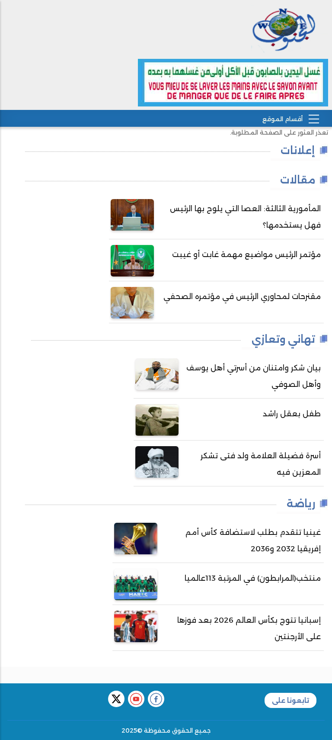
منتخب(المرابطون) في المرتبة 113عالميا (253, 578)
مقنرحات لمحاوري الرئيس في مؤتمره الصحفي (242, 296)
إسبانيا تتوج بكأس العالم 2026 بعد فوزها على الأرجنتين (249, 628)
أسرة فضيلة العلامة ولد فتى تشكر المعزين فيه (261, 463)
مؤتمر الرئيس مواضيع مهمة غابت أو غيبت (246, 254)
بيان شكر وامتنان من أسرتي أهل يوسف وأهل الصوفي (253, 376)
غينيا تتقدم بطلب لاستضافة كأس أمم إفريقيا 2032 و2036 (253, 540)
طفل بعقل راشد (292, 413)
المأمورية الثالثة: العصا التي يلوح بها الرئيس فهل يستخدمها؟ (245, 216)
